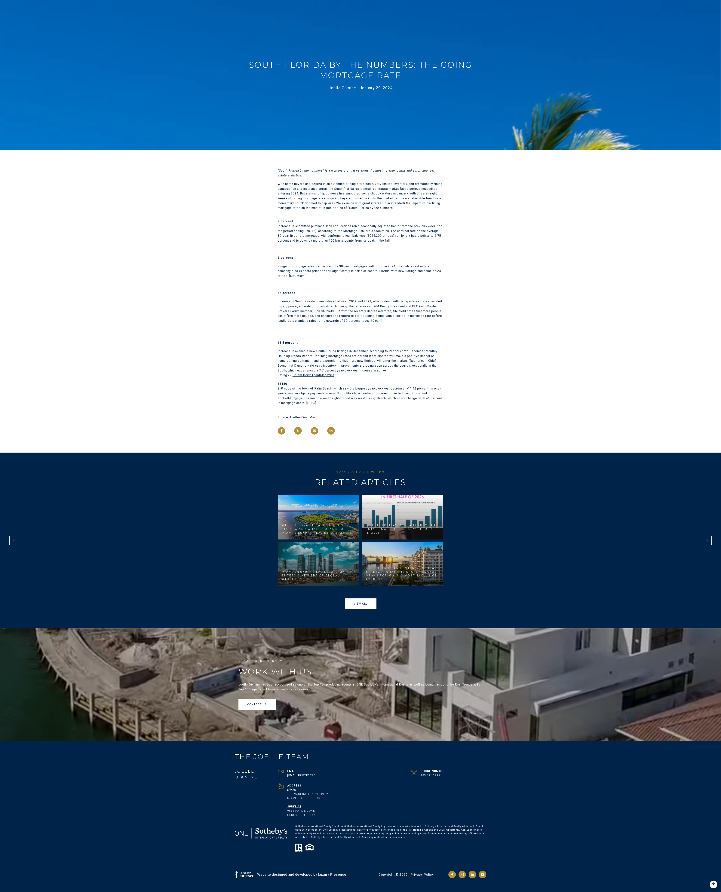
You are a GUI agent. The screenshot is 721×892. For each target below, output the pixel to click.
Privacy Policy (422, 874)
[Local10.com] (372, 320)
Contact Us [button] (257, 704)
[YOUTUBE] (482, 874)
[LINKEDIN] (472, 874)
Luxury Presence (332, 874)
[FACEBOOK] (452, 874)
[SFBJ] (311, 403)
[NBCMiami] (297, 276)
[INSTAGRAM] (462, 874)
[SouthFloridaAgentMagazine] (314, 375)
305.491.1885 (430, 775)
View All (361, 603)
